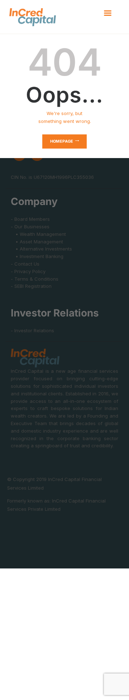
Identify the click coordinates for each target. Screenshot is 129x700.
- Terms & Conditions (34, 279)
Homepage (61, 141)
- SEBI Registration (31, 286)
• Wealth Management (38, 234)
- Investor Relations (32, 330)
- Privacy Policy (28, 271)
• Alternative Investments (41, 249)
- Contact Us (25, 264)
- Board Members (30, 219)
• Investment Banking (37, 256)
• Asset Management (37, 241)
